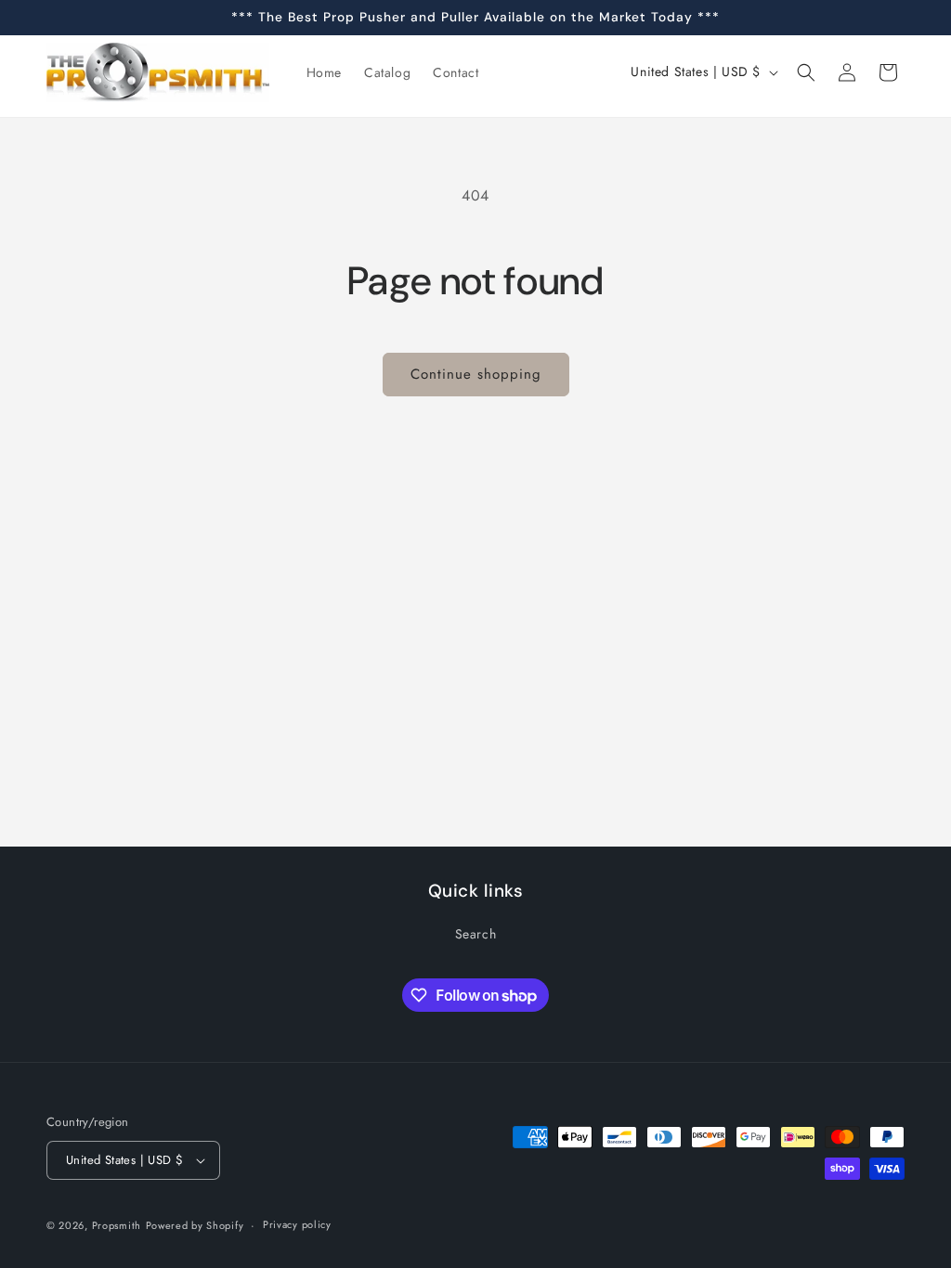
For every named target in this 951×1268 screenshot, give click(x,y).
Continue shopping (475, 374)
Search (476, 934)
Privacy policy (297, 1224)
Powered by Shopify (195, 1225)
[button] (806, 72)
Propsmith (116, 1225)
